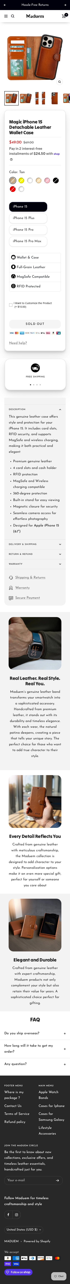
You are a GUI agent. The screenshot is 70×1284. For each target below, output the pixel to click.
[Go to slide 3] (37, 384)
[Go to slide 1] (30, 384)
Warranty (15, 564)
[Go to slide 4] (40, 384)
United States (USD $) (22, 1229)
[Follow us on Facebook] (8, 1215)
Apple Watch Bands (49, 1095)
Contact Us (13, 1106)
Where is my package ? (14, 1095)
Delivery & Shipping (23, 544)
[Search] (12, 16)
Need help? (18, 343)
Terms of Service (16, 1114)
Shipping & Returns (30, 577)
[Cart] (64, 16)
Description (17, 409)
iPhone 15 (20, 206)
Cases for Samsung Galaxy (51, 1117)
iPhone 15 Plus (23, 218)
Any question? (15, 1064)
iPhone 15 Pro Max (27, 241)
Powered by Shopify (37, 1241)
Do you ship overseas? (21, 1033)
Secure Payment (27, 598)
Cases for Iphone (52, 1106)
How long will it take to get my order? (28, 1048)
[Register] (57, 1180)
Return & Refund (21, 554)
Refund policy (14, 1122)
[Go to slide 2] (33, 384)
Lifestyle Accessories (47, 1131)
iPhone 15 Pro (23, 230)
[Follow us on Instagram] (16, 1215)
